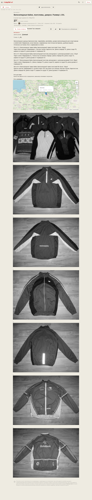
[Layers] (76, 82)
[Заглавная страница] (8, 1)
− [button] (77, 88)
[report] (68, 29)
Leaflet (70, 109)
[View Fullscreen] (77, 91)
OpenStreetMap (76, 109)
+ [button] (77, 86)
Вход (88, 2)
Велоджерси (16, 12)
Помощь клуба (69, 483)
